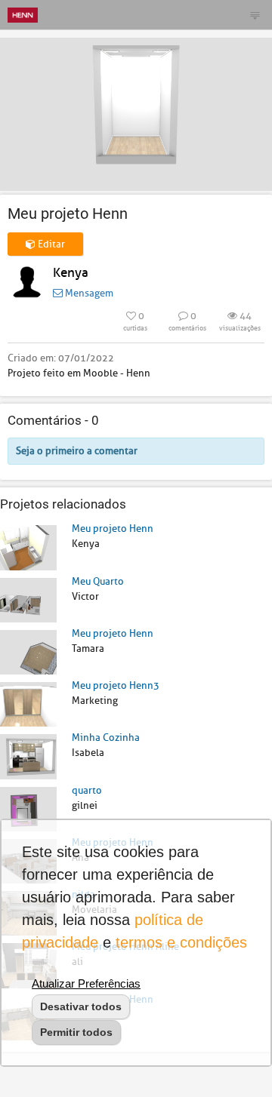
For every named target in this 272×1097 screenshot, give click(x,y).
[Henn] (22, 14)
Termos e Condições (181, 942)
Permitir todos (76, 1032)
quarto (87, 790)
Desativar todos (81, 1006)
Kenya (70, 273)
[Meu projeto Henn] (28, 546)
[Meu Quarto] (28, 599)
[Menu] (255, 15)
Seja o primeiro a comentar (77, 450)
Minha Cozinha (106, 737)
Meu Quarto (98, 581)
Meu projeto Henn (112, 528)
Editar (50, 244)
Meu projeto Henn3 (115, 685)
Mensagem (88, 293)
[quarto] (28, 808)
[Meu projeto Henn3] (28, 703)
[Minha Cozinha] (28, 755)
